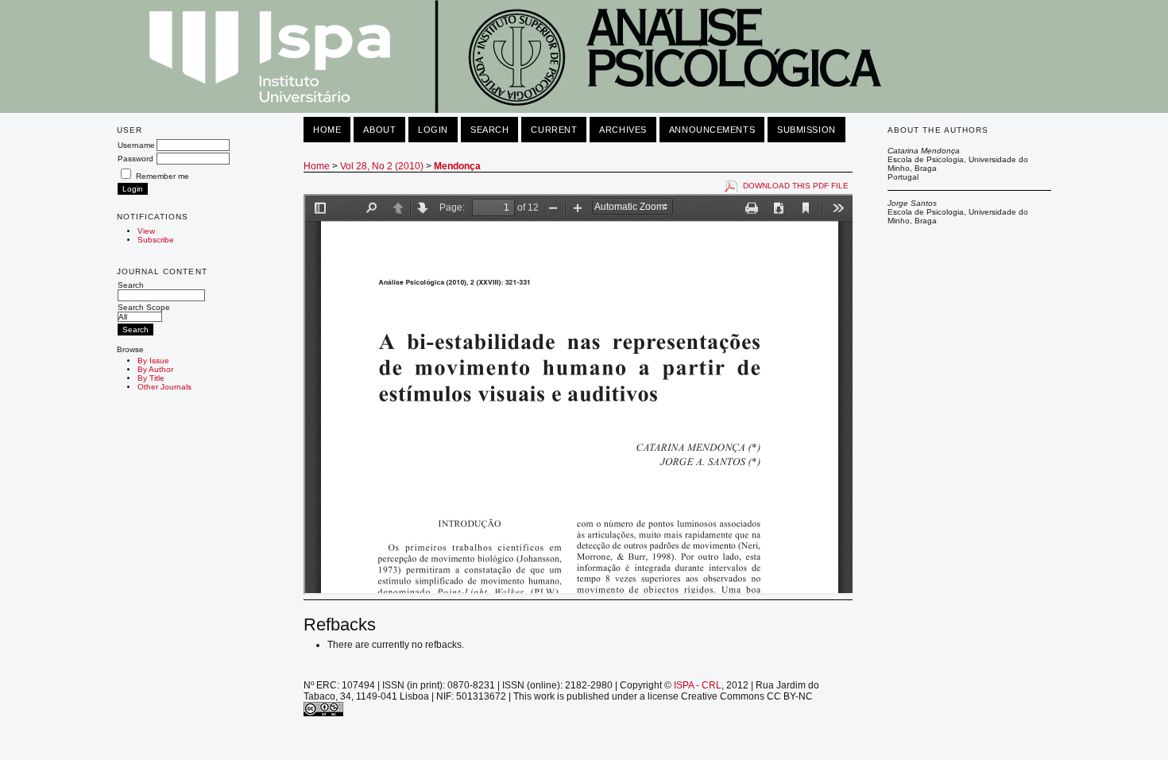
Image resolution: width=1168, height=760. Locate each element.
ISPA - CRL (697, 685)
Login (433, 129)
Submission (806, 129)
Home (327, 129)
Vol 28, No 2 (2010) (381, 166)
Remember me (162, 176)
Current (554, 129)
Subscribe (155, 239)
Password (135, 158)
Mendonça (457, 166)
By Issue (153, 360)
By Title (150, 378)
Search (131, 285)
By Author (155, 369)
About (379, 129)
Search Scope (144, 307)
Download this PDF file (796, 185)
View (146, 231)
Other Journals (164, 386)
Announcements (712, 129)
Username (136, 145)
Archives (622, 129)
